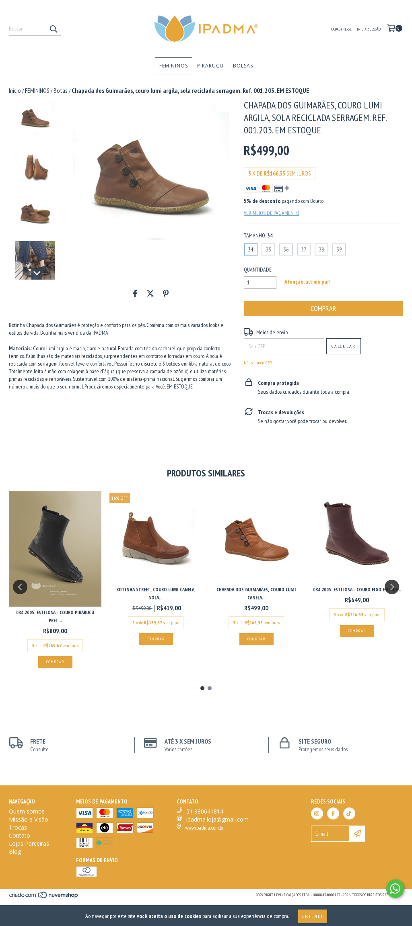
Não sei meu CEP (258, 363)
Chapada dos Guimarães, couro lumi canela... (256, 593)
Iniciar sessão (369, 29)
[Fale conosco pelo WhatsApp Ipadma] (395, 888)
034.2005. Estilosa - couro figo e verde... (357, 589)
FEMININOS (173, 65)
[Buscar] (53, 28)
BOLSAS (243, 65)
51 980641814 (204, 811)
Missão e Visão (28, 819)
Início (15, 90)
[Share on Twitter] (150, 293)
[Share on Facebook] (135, 293)
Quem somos (27, 811)
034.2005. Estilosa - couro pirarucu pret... (55, 616)
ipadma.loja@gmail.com (217, 819)
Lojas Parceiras (29, 843)
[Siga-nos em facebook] (333, 813)
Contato (19, 835)
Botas (61, 90)
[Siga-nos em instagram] (317, 813)
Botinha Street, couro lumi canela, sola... (156, 593)
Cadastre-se (341, 29)
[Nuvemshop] (44, 897)
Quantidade (258, 269)
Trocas (18, 827)
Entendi (312, 916)
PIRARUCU (210, 65)
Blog (15, 851)
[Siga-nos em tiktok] (349, 813)
